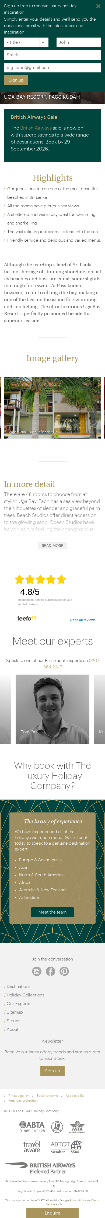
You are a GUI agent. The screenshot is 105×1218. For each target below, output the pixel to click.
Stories (13, 1021)
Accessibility (75, 1095)
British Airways (36, 128)
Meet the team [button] (52, 912)
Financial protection (23, 1100)
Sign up (16, 80)
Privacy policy (19, 1095)
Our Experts (18, 1004)
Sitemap (15, 1012)
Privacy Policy (78, 1200)
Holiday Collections (25, 995)
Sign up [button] (52, 1071)
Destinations (18, 986)
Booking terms (47, 1095)
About (12, 1029)
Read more (52, 546)
